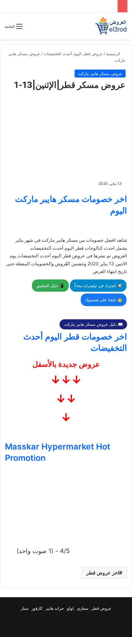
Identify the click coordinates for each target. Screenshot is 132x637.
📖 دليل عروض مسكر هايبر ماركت (93, 324)
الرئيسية (114, 53)
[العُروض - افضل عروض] (110, 26)
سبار (25, 608)
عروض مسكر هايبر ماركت (100, 73)
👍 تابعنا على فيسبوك (103, 299)
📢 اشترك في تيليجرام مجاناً (98, 285)
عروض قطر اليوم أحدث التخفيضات (73, 53)
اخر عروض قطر (102, 573)
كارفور (37, 608)
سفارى (82, 608)
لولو (70, 608)
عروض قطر (101, 608)
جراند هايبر (54, 608)
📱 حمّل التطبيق (50, 285)
